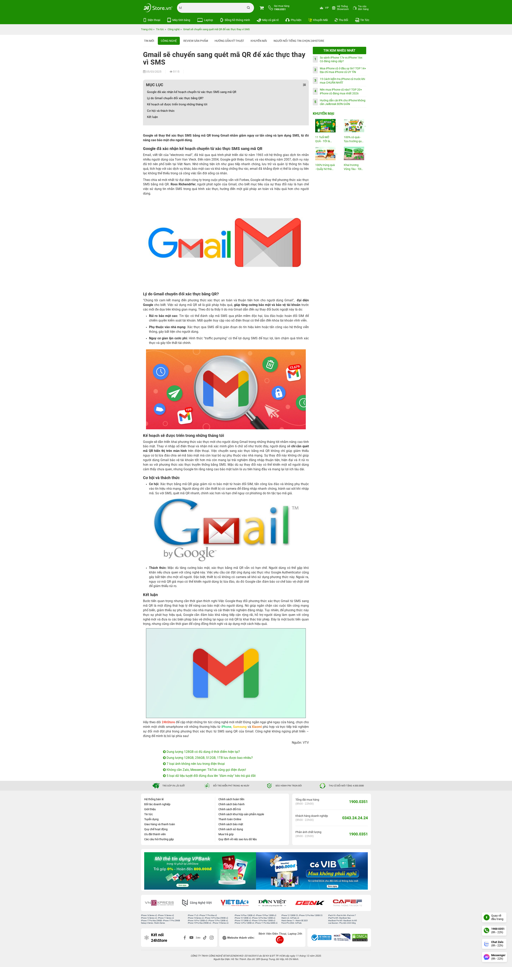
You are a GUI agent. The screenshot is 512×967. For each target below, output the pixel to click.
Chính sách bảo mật (230, 824)
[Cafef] (312, 903)
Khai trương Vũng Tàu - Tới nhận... (352, 167)
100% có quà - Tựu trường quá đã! (353, 139)
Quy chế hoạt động (156, 829)
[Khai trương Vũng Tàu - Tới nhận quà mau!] (353, 153)
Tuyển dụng (151, 819)
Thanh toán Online (229, 819)
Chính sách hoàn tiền (231, 799)
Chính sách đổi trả (229, 809)
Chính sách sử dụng (230, 829)
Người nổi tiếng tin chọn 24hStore (299, 40)
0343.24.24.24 (355, 817)
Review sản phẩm (195, 40)
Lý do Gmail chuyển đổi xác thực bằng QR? (175, 98)
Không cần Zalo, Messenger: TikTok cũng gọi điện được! (206, 770)
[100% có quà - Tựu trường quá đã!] (353, 126)
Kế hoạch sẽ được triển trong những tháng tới (177, 104)
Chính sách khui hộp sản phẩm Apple (241, 814)
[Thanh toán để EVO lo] (312, 870)
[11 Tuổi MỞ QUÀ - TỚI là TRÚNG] (325, 126)
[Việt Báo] (199, 903)
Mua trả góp (226, 834)
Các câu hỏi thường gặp (159, 839)
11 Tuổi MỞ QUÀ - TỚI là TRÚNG (322, 139)
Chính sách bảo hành (231, 804)
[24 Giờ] (350, 903)
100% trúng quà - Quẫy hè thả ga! (325, 167)
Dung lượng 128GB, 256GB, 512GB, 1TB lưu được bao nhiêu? (209, 758)
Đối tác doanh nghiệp (157, 804)
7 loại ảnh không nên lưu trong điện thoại (195, 764)
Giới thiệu (150, 809)
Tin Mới (149, 40)
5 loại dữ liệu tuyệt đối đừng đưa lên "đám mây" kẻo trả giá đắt (211, 776)
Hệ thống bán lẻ (154, 799)
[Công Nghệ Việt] (162, 903)
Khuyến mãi (259, 40)
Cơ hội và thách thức (161, 111)
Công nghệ (169, 40)
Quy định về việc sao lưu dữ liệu (237, 839)
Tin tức (148, 814)
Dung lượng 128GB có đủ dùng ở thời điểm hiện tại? (203, 752)
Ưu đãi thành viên (155, 834)
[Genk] (275, 903)
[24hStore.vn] (158, 8)
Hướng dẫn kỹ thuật (229, 40)
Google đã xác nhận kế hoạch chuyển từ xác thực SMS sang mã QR (191, 92)
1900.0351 (358, 801)
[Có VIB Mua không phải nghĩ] (200, 870)
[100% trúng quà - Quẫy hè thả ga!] (325, 153)
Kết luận (152, 117)
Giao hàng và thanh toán (159, 824)
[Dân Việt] (237, 903)
